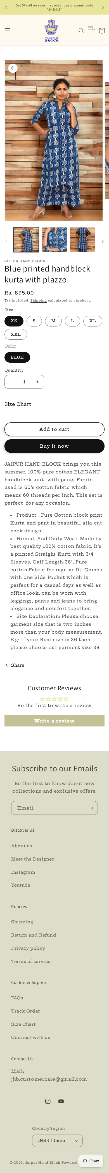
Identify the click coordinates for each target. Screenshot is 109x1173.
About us (21, 845)
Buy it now (54, 446)
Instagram (23, 872)
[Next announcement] (103, 7)
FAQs (17, 998)
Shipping (38, 300)
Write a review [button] (54, 721)
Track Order (25, 1011)
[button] (7, 30)
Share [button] (18, 665)
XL (92, 320)
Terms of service (31, 961)
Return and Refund (33, 935)
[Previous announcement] (6, 7)
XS (14, 320)
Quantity (14, 370)
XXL (16, 334)
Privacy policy (28, 948)
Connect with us (30, 1037)
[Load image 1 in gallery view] (26, 239)
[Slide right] (103, 241)
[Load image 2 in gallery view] (54, 239)
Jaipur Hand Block (43, 1163)
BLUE (17, 357)
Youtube (20, 885)
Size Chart (17, 404)
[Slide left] (6, 241)
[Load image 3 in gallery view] (82, 239)
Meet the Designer (32, 859)
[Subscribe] (91, 808)
